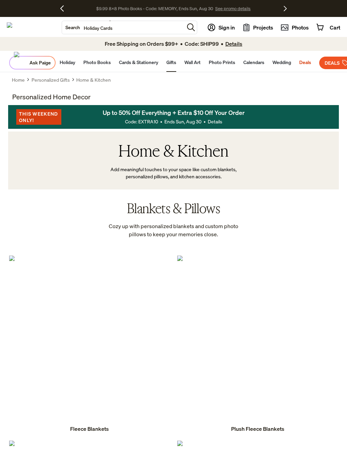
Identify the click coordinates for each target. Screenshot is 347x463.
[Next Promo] (285, 8)
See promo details (232, 8)
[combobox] (123, 27)
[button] (191, 27)
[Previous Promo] (64, 8)
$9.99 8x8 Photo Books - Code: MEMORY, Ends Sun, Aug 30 (154, 8)
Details (215, 121)
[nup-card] (89, 344)
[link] (89, 344)
